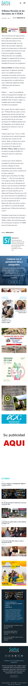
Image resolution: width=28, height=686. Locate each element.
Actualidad (4, 500)
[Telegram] (15, 656)
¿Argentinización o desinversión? (20, 311)
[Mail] (12, 656)
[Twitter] (14, 461)
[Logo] (6, 3)
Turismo (3, 539)
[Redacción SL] (7, 244)
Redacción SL (8, 607)
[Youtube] (22, 656)
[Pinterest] (14, 465)
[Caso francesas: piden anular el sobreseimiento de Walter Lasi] (14, 532)
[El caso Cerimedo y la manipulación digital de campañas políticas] (14, 494)
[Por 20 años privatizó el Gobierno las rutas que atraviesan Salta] (14, 513)
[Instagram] (9, 656)
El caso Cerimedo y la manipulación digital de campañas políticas (13, 603)
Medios (3, 481)
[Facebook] (14, 457)
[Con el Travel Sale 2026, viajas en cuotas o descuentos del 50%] (14, 551)
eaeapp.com (17, 684)
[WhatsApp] (14, 468)
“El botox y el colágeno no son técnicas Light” (6, 320)
